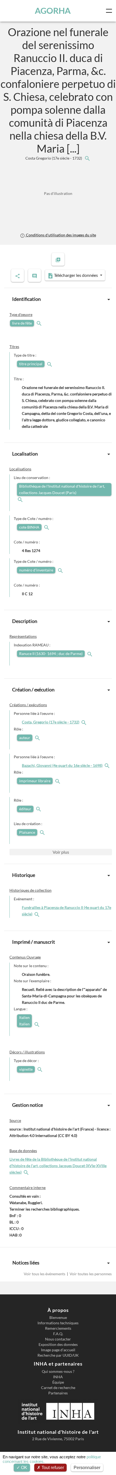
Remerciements (58, 1328)
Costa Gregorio (54, 158)
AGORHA (53, 11)
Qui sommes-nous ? (58, 1371)
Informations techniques (58, 1323)
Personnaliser (87, 1467)
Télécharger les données (76, 275)
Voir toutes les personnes (90, 1273)
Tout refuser (52, 1467)
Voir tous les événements (45, 1273)
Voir (61, 851)
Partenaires (58, 1393)
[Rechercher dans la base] (26, 1172)
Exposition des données (58, 1344)
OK (23, 1467)
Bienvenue (58, 1317)
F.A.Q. (58, 1333)
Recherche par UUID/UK (58, 1355)
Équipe (58, 1382)
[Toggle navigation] (110, 11)
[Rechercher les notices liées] (87, 158)
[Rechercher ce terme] (39, 323)
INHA (58, 1377)
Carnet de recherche (58, 1387)
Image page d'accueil (58, 1350)
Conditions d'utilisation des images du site (60, 235)
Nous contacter (58, 1339)
